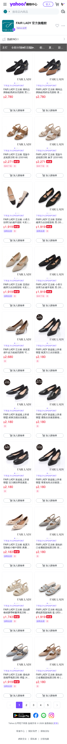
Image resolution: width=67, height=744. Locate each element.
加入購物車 (19, 110)
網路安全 (22, 738)
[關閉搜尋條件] (9, 11)
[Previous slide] (4, 67)
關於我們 (32, 730)
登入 (48, 4)
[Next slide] (30, 67)
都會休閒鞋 (43, 47)
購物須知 (45, 730)
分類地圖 (44, 738)
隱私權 (33, 738)
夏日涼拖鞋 (52, 47)
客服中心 (20, 730)
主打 (4, 47)
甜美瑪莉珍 (61, 47)
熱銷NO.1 (13, 39)
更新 (56, 723)
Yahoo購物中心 (23, 4)
